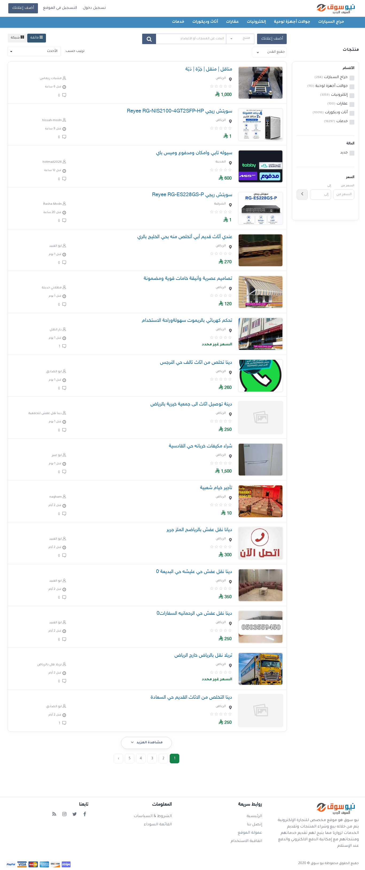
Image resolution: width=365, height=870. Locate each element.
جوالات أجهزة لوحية (292, 22)
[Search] (149, 39)
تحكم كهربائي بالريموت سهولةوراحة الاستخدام (187, 321)
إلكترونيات (256, 22)
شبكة (16, 38)
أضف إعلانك (23, 8)
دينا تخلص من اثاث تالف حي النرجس (196, 362)
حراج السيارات (331, 22)
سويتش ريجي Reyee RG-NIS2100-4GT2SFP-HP (179, 111)
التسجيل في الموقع (60, 8)
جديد (344, 153)
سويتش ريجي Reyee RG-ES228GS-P (192, 195)
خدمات (178, 22)
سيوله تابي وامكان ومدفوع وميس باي (194, 153)
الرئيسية (254, 816)
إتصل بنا (254, 825)
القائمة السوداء (158, 825)
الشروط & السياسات (153, 816)
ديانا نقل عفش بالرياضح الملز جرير (199, 530)
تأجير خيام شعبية (216, 488)
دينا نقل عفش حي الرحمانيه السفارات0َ (194, 613)
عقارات (232, 22)
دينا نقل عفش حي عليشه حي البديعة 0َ (194, 572)
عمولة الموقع (250, 833)
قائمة (35, 38)
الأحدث (52, 51)
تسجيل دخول (94, 8)
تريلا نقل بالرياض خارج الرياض (203, 655)
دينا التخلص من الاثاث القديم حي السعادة (191, 697)
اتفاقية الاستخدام (246, 841)
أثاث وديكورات (205, 22)
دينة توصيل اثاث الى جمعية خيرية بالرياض (191, 404)
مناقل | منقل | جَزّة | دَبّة (208, 69)
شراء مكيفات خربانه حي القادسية (200, 446)
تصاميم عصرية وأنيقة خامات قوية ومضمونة (188, 279)
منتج (246, 38)
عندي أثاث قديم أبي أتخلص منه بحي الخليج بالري (184, 237)
